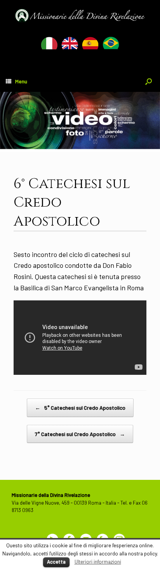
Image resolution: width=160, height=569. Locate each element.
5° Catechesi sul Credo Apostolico (80, 407)
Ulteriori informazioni (98, 562)
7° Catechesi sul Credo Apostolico (80, 434)
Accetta (56, 562)
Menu (21, 81)
